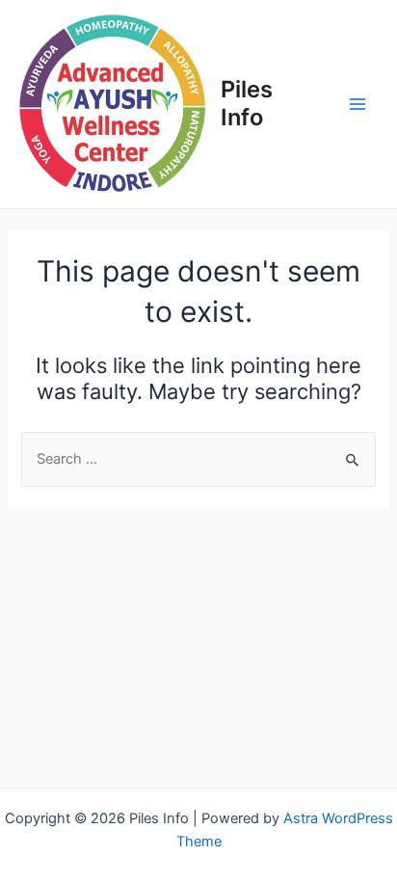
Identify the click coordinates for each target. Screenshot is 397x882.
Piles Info (247, 102)
